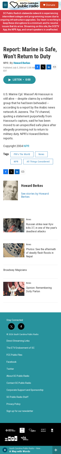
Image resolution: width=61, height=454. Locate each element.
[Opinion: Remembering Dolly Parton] (13, 289)
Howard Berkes (22, 63)
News (41, 154)
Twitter (10, 369)
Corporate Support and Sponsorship (25, 390)
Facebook (11, 362)
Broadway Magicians (15, 270)
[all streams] (56, 450)
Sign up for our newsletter (20, 411)
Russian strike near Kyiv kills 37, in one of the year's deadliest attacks (41, 228)
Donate (50, 4)
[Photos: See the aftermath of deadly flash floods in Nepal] (13, 250)
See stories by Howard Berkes (35, 195)
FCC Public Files (14, 355)
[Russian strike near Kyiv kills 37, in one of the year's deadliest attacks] (13, 225)
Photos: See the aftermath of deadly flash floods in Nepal (41, 253)
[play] (5, 450)
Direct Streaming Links (18, 341)
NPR (26, 146)
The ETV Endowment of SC (20, 348)
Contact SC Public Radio (19, 383)
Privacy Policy (13, 404)
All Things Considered (38, 161)
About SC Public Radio (18, 376)
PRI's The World (22, 154)
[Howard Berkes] (10, 190)
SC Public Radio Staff (17, 397)
